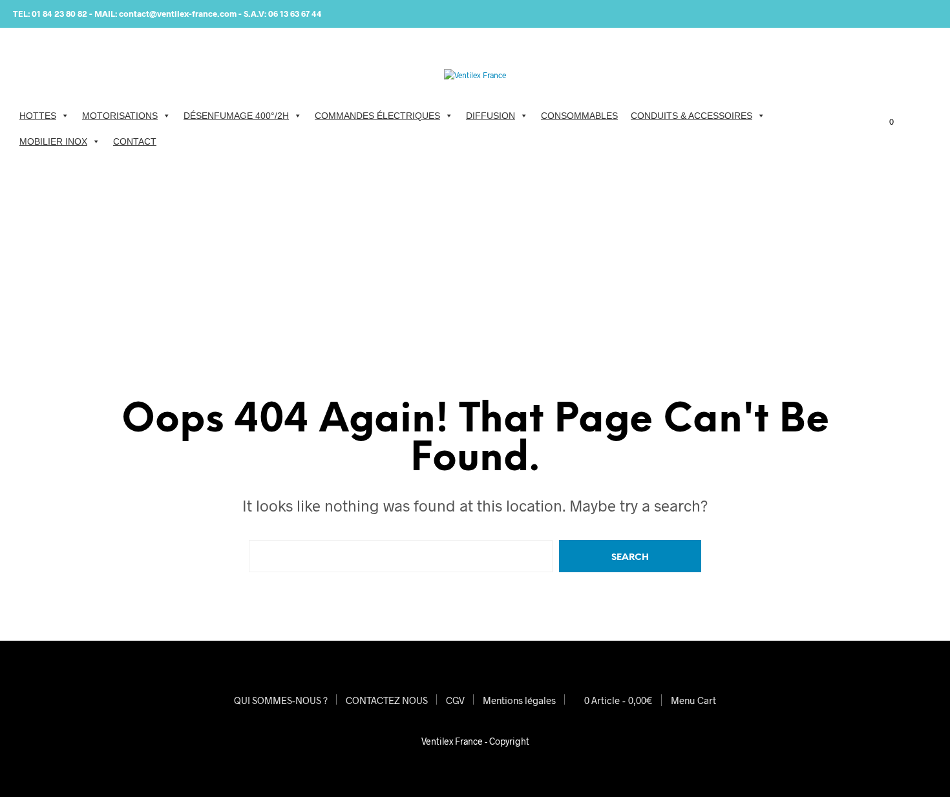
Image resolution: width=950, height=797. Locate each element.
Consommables (579, 115)
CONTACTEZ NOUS (387, 700)
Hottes (37, 115)
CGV (455, 700)
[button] (884, 122)
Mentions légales (519, 700)
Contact (134, 141)
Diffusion (490, 115)
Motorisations (120, 115)
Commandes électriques (377, 115)
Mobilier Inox (53, 141)
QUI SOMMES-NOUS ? (281, 700)
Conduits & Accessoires (691, 115)
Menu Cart (693, 700)
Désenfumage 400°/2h (236, 115)
